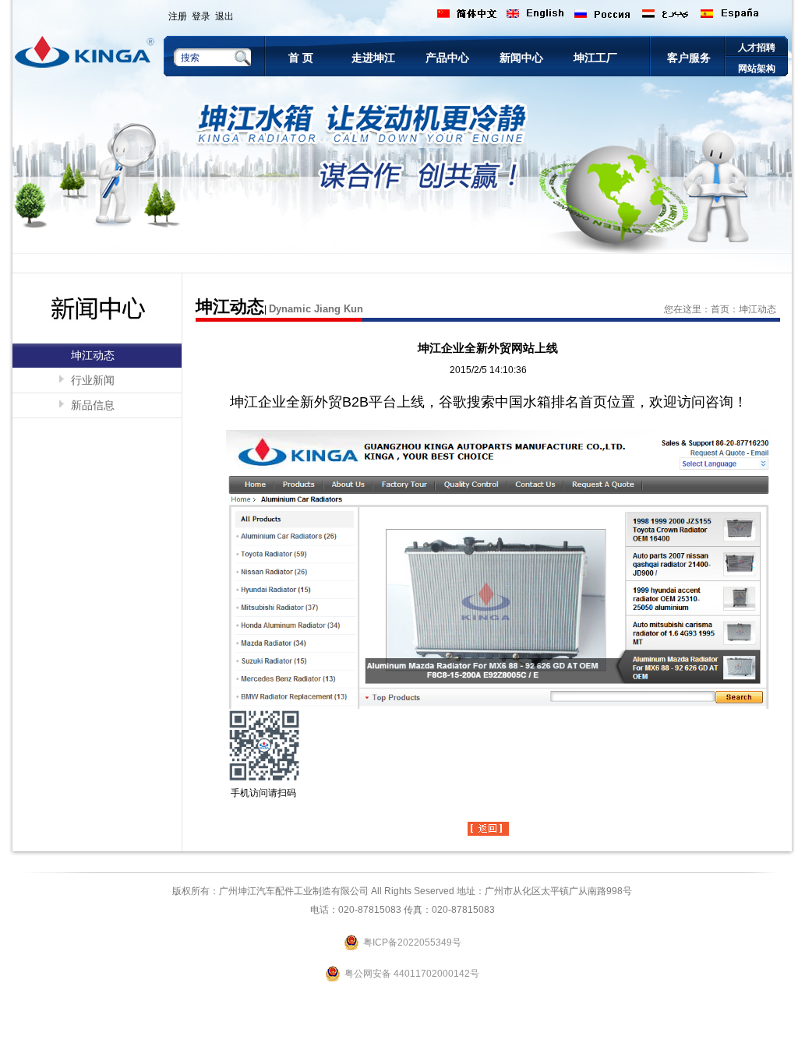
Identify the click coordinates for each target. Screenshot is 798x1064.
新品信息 (93, 405)
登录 (201, 16)
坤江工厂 (595, 57)
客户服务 (689, 57)
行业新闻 (93, 380)
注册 (177, 16)
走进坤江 (373, 57)
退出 (224, 16)
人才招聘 (756, 47)
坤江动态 (93, 355)
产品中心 (447, 57)
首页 (720, 309)
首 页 (300, 57)
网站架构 (756, 68)
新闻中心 (521, 57)
